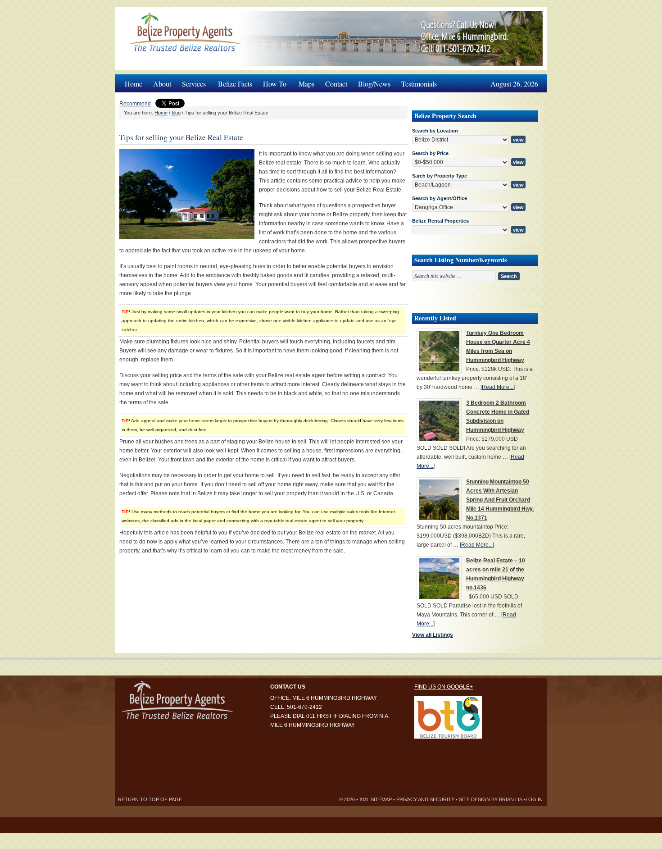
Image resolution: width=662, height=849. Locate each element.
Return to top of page (150, 799)
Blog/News (374, 83)
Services (191, 81)
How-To (272, 81)
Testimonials (419, 83)
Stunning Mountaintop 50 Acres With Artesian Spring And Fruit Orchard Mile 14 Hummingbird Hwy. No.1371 (500, 500)
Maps (306, 83)
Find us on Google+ (443, 687)
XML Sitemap (375, 799)
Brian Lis (510, 799)
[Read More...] (498, 387)
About (162, 83)
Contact (336, 83)
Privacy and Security (425, 799)
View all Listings (432, 635)
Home (133, 83)
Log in (534, 799)
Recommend (135, 103)
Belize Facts (235, 83)
